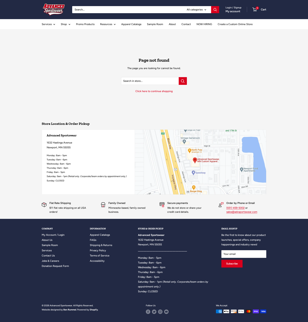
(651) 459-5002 (235, 207)
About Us (47, 240)
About (172, 24)
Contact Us (48, 255)
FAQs (93, 240)
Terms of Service (99, 255)
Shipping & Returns (101, 245)
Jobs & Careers (50, 260)
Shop (64, 24)
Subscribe (232, 263)
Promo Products (85, 24)
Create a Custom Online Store (235, 24)
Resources (106, 24)
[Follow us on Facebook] (148, 311)
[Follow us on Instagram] (160, 311)
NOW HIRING (204, 24)
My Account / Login (53, 234)
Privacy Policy (98, 250)
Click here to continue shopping (154, 91)
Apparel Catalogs (131, 24)
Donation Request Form (55, 266)
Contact (186, 24)
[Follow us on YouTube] (166, 311)
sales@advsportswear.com (241, 211)
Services (47, 24)
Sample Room (155, 24)
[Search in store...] (183, 81)
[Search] (215, 9)
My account (233, 11)
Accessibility (97, 260)
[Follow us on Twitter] (154, 311)
